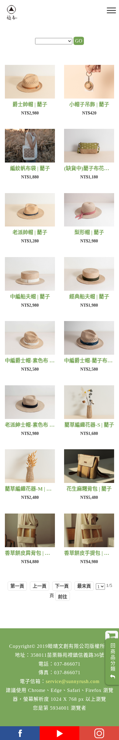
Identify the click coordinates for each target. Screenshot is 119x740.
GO (78, 40)
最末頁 (84, 586)
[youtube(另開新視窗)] (59, 733)
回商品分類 (112, 658)
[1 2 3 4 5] (100, 586)
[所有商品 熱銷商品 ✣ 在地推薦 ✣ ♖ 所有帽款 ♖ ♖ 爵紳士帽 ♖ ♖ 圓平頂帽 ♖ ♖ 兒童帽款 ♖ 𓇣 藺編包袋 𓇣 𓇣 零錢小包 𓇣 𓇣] (53, 41)
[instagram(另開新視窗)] (99, 733)
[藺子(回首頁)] (12, 12)
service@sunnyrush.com (72, 681)
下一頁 (62, 586)
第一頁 (17, 586)
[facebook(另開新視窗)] (20, 733)
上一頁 (39, 586)
